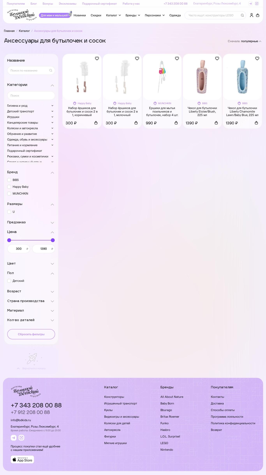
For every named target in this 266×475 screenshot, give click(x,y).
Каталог (111, 15)
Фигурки (110, 436)
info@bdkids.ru (21, 420)
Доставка (217, 403)
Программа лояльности (227, 416)
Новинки (80, 15)
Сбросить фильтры (31, 334)
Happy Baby (20, 187)
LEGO (164, 443)
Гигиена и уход (17, 105)
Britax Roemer (169, 416)
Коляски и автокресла (22, 128)
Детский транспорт (20, 111)
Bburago (166, 410)
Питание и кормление (22, 145)
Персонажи (153, 15)
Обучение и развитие (22, 134)
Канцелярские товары (22, 122)
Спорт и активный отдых (24, 162)
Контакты (217, 397)
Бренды (131, 15)
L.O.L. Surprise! (170, 436)
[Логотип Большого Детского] (22, 15)
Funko (164, 423)
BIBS (16, 180)
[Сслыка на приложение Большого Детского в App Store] (22, 459)
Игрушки (13, 117)
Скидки (96, 15)
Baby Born (167, 403)
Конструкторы (114, 397)
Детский (18, 281)
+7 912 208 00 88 (30, 412)
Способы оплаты (223, 410)
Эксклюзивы (67, 3)
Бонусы (48, 3)
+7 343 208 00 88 (176, 3)
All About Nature (171, 397)
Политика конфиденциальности (233, 423)
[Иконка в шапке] (257, 15)
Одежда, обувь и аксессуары (27, 139)
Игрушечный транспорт (120, 403)
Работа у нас (131, 3)
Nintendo (166, 449)
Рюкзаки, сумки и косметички (27, 156)
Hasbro (165, 430)
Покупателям (16, 3)
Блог (34, 3)
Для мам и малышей (54, 15)
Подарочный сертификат (99, 3)
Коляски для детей (117, 423)
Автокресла (112, 430)
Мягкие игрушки (115, 443)
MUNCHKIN (20, 193)
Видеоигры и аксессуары (121, 416)
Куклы (108, 410)
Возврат (216, 430)
